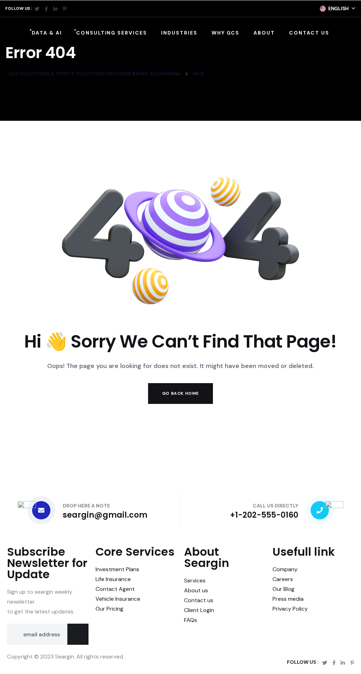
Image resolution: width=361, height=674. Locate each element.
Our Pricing (109, 608)
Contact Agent (115, 589)
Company (285, 569)
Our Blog (283, 589)
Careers (283, 579)
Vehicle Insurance (118, 599)
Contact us (198, 600)
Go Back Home (180, 393)
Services (195, 580)
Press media (288, 599)
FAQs (190, 620)
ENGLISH (338, 8)
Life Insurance (113, 579)
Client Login (199, 610)
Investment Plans (117, 569)
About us (196, 590)
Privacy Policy (290, 608)
